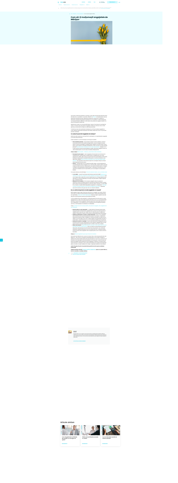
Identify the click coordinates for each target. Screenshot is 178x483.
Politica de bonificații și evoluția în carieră (90, 437)
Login (119, 2)
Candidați (83, 2)
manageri (83, 254)
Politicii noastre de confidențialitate (105, 8)
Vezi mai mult (64, 443)
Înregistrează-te (112, 2)
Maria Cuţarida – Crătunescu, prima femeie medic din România (89, 151)
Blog (94, 2)
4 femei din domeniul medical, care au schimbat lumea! (96, 172)
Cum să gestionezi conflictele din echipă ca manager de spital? (69, 438)
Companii (89, 2)
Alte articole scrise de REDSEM (79, 341)
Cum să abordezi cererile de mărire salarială (109, 437)
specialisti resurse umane (77, 254)
